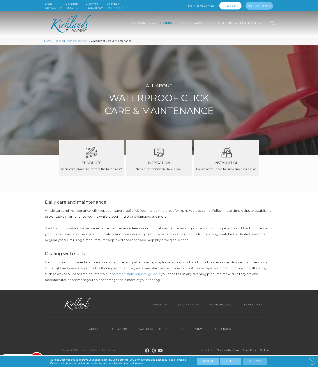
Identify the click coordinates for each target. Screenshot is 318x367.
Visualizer (230, 5)
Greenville (92, 3)
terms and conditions (107, 362)
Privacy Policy (249, 350)
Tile (181, 329)
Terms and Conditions (228, 350)
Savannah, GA (188, 304)
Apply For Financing (259, 5)
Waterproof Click (77, 40)
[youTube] (160, 351)
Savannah (72, 3)
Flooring (59, 40)
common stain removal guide (134, 274)
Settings (255, 361)
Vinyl (199, 329)
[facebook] (147, 351)
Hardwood (118, 329)
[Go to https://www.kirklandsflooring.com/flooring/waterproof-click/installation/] (226, 158)
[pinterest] (154, 351)
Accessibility (207, 350)
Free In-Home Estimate (200, 5)
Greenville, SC (221, 304)
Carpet (92, 329)
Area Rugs (223, 329)
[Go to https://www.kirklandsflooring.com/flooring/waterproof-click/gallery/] (159, 158)
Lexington (113, 3)
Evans (48, 3)
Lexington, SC (254, 304)
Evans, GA (159, 304)
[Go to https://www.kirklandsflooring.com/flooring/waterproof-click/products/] (91, 158)
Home (48, 40)
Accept (207, 361)
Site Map (264, 350)
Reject (231, 361)
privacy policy (77, 362)
